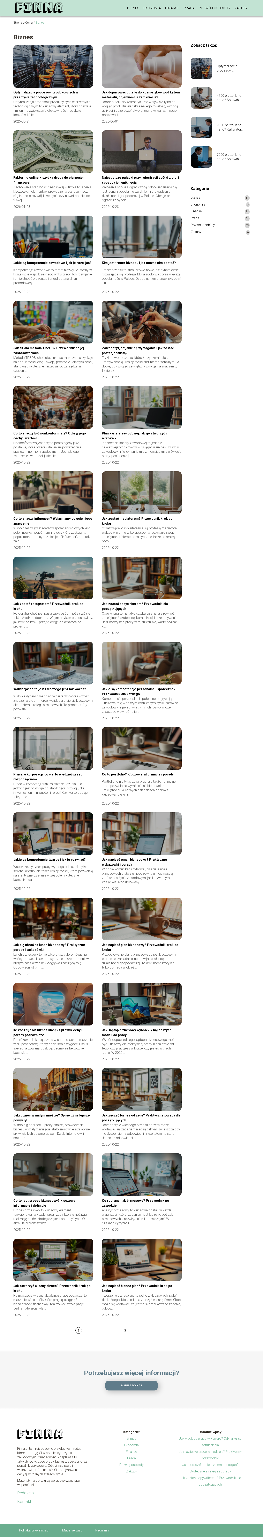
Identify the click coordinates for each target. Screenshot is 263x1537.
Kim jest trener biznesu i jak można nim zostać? (139, 263)
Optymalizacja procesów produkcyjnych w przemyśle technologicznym (229, 68)
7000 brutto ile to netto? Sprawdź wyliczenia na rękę (230, 157)
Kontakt (24, 1501)
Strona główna (23, 22)
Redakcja (25, 1492)
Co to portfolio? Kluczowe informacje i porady (138, 774)
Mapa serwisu (72, 1530)
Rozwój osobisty (215, 8)
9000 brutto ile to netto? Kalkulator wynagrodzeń (229, 127)
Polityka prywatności (34, 1530)
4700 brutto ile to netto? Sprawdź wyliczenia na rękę (230, 98)
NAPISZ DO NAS (131, 1385)
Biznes (133, 8)
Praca (189, 8)
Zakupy (241, 8)
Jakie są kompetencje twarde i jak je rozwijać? (49, 860)
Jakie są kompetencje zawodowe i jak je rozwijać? (52, 263)
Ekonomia (152, 8)
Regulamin (102, 1530)
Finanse (172, 8)
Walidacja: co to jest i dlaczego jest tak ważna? (49, 689)
